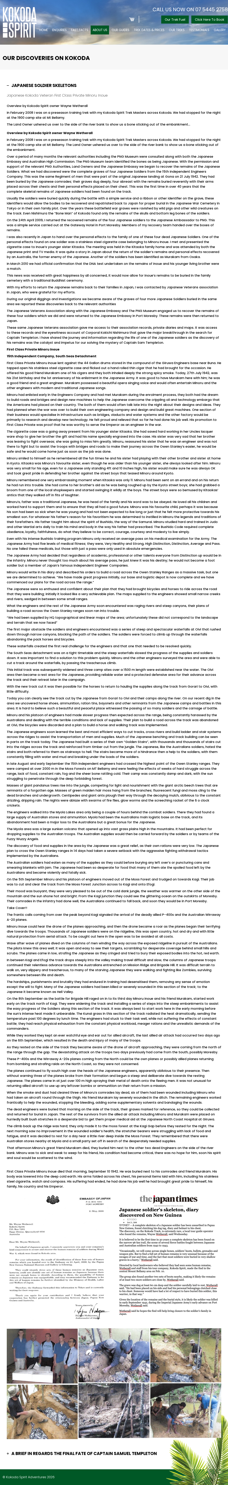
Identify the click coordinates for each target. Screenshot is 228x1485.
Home (43, 30)
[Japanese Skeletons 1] (42, 1356)
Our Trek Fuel (175, 19)
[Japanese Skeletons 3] (185, 1355)
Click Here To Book (209, 19)
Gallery (220, 30)
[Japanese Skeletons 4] (185, 1410)
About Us (100, 30)
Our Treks (177, 30)
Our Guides (120, 30)
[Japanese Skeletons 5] (114, 1410)
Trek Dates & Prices (149, 30)
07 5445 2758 (211, 9)
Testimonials (199, 30)
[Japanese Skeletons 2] (114, 1355)
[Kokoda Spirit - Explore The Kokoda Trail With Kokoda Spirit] (19, 22)
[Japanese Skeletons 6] (42, 1412)
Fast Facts (79, 30)
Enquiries (59, 30)
